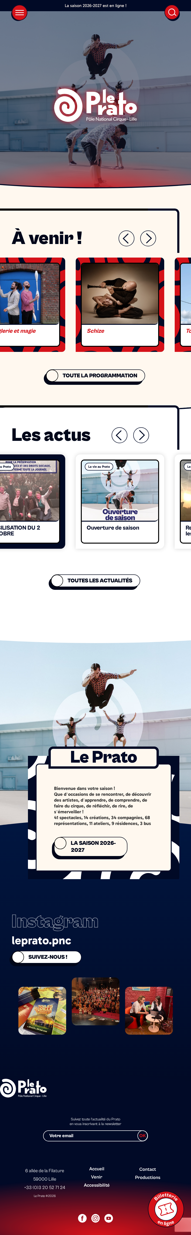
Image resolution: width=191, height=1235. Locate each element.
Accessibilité (97, 1185)
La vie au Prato (99, 467)
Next (148, 238)
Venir (96, 1177)
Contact (147, 1169)
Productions (147, 1177)
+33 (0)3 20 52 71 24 (44, 1187)
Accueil (96, 1169)
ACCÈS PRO (146, 1160)
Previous (126, 238)
